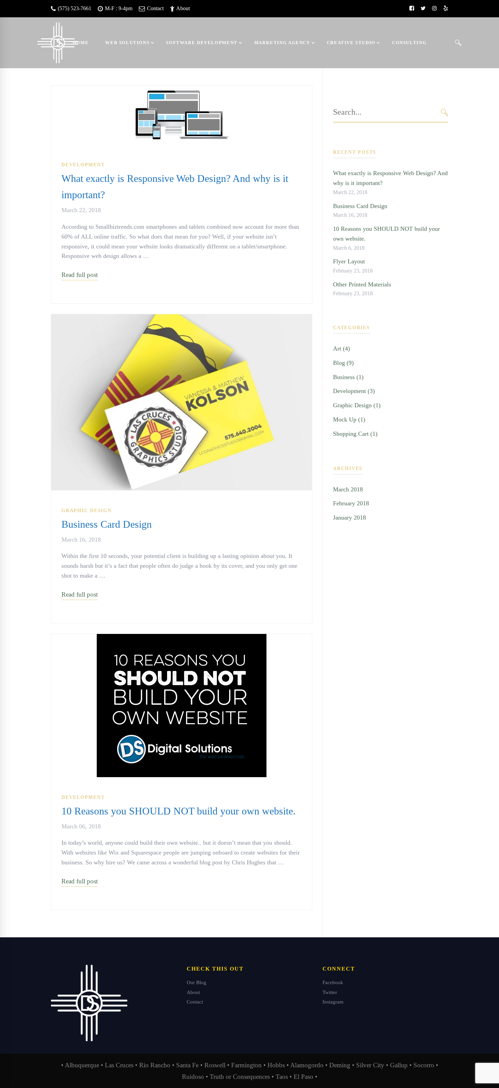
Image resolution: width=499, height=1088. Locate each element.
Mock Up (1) (349, 419)
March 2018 (348, 489)
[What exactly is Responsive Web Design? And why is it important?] (181, 90)
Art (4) (341, 348)
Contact (155, 8)
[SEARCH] (444, 112)
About (182, 8)
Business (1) (348, 377)
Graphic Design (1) (357, 405)
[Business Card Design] (181, 319)
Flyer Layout (349, 261)
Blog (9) (343, 362)
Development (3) (354, 391)
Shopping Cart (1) (355, 433)
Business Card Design (106, 524)
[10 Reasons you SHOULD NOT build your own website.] (181, 638)
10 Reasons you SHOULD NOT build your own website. (178, 811)
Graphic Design (86, 510)
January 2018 (349, 517)
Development (83, 164)
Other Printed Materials (362, 284)
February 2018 (351, 503)
